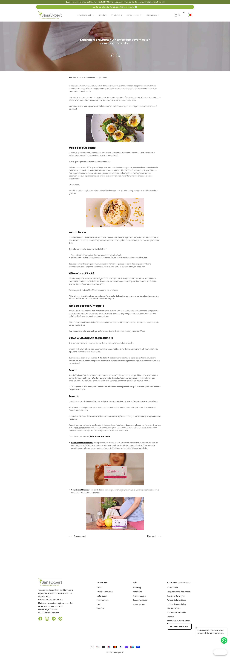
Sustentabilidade (140, 600)
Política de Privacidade (176, 600)
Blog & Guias (153, 15)
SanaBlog (137, 587)
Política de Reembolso (176, 604)
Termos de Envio (174, 608)
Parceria (170, 617)
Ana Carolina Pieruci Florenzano (82, 78)
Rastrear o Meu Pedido (176, 612)
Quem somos (134, 15)
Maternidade (102, 596)
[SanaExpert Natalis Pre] (115, 469)
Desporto (100, 608)
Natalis (103, 15)
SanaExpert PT (118, 653)
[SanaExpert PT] (50, 15)
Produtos (117, 15)
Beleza (99, 587)
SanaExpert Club (85, 15)
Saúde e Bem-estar (105, 592)
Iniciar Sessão (172, 587)
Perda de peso (103, 600)
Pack (99, 604)
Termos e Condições (176, 596)
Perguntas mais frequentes (178, 592)
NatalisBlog (137, 592)
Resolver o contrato (179, 626)
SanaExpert (80, 428)
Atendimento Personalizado (178, 621)
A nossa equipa (139, 596)
